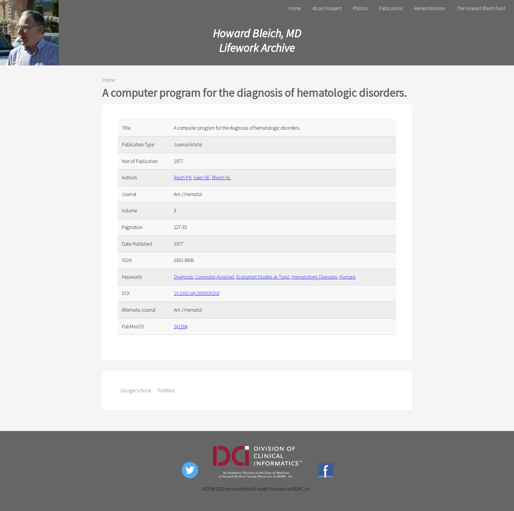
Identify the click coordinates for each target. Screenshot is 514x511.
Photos (359, 8)
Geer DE (201, 177)
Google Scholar (135, 390)
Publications (391, 8)
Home (294, 8)
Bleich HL (221, 177)
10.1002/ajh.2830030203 (196, 293)
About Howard (326, 8)
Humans (347, 277)
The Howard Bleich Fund (481, 8)
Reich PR (182, 177)
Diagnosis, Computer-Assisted (204, 277)
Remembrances (430, 8)
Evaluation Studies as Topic (263, 277)
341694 (180, 326)
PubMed (165, 390)
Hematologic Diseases (314, 277)
